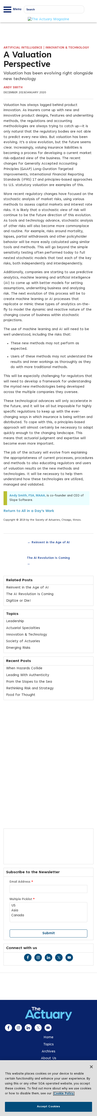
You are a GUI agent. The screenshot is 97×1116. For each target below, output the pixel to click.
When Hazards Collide (24, 668)
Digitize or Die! (18, 601)
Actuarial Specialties (23, 628)
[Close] (91, 1067)
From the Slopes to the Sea (29, 682)
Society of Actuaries (23, 641)
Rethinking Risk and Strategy (30, 688)
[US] (48, 905)
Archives (48, 1051)
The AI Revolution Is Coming (48, 561)
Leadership (15, 621)
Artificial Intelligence (23, 47)
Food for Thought (20, 695)
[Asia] (48, 910)
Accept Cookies (48, 1106)
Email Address (21, 882)
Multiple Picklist (22, 899)
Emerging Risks (18, 648)
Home (48, 1037)
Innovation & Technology (67, 47)
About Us (48, 1058)
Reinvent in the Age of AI (48, 542)
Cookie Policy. (64, 1093)
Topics (48, 1044)
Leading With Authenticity (27, 675)
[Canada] (48, 915)
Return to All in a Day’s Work (29, 511)
